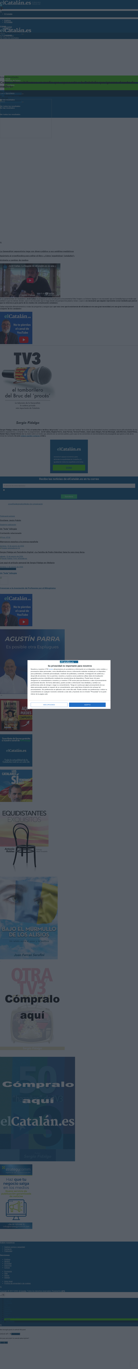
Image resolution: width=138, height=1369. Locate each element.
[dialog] (69, 684)
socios (51, 669)
